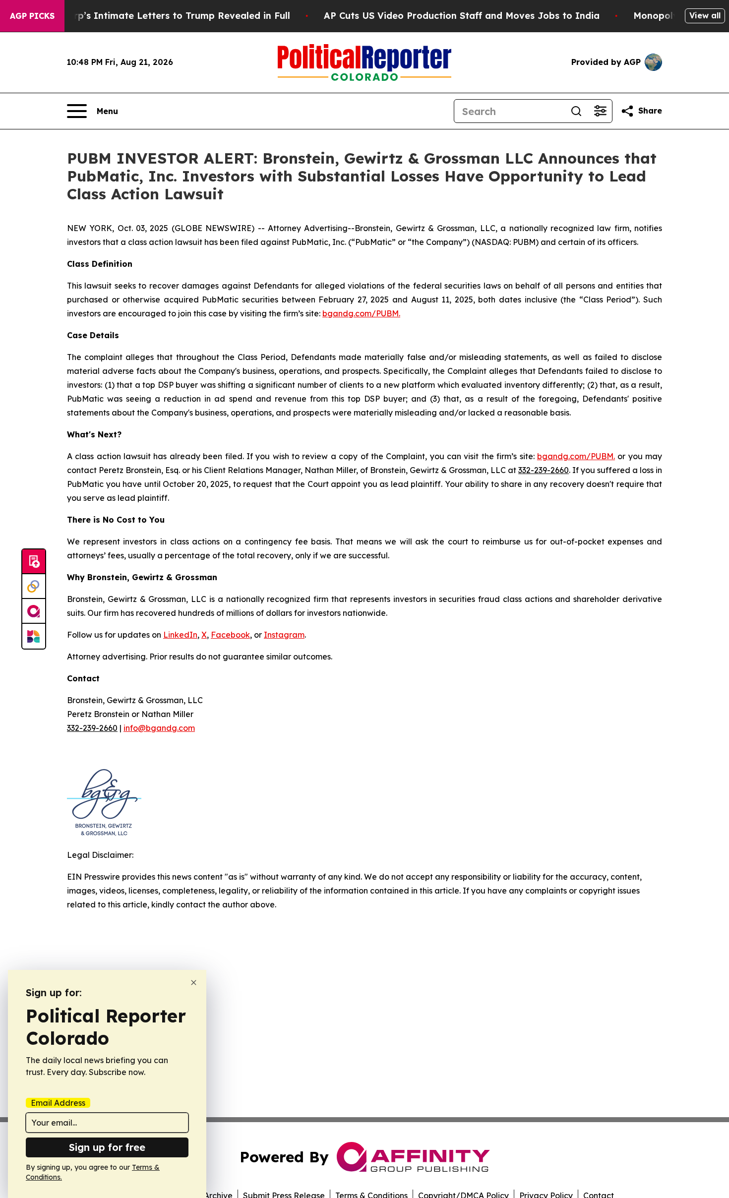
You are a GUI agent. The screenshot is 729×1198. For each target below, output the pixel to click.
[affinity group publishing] (33, 611)
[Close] (193, 982)
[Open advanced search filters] (600, 111)
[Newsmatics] (33, 636)
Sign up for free (107, 1147)
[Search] (576, 111)
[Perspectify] (33, 586)
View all (705, 15)
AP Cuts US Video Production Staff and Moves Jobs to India (462, 15)
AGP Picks (32, 16)
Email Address (58, 1103)
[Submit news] (33, 561)
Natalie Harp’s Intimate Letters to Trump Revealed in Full (157, 15)
